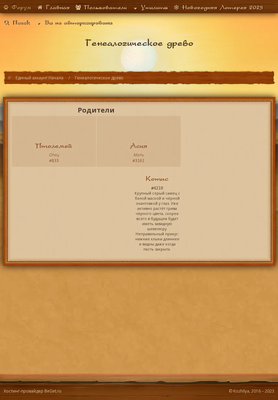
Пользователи (104, 7)
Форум (20, 7)
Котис (157, 178)
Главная (56, 7)
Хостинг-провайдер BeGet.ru (32, 391)
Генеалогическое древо (99, 78)
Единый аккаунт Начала (39, 78)
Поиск (19, 22)
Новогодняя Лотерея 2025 (221, 7)
